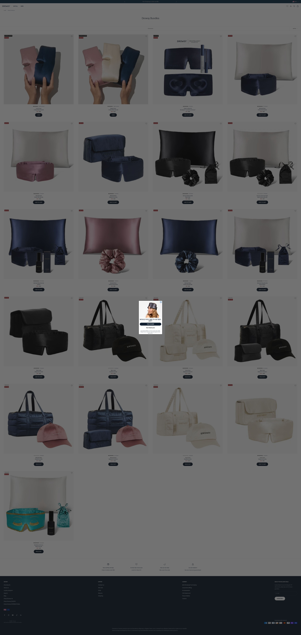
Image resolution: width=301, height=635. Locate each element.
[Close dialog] (161, 302)
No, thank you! (150, 327)
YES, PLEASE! (150, 324)
